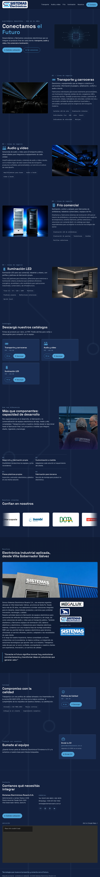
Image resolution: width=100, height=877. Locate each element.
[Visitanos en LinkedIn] (54, 808)
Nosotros (81, 4)
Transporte (45, 4)
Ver (9, 356)
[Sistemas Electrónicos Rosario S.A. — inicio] (15, 4)
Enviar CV (68, 754)
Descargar (20, 356)
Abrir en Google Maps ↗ (90, 823)
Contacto (93, 4)
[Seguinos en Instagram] (50, 808)
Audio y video (55, 4)
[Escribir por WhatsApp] (45, 808)
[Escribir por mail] (40, 808)
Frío (64, 4)
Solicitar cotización (13, 50)
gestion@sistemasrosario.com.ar (71, 745)
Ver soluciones (32, 50)
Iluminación (71, 4)
